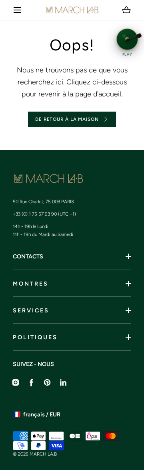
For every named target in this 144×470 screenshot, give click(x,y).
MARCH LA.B (43, 454)
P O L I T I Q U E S (34, 337)
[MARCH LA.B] (72, 10)
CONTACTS (28, 256)
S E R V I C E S (30, 310)
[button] (17, 10)
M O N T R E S (30, 283)
